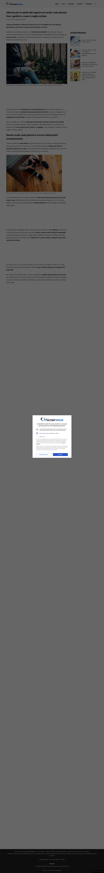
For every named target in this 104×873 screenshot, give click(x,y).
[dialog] (52, 436)
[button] (52, 437)
